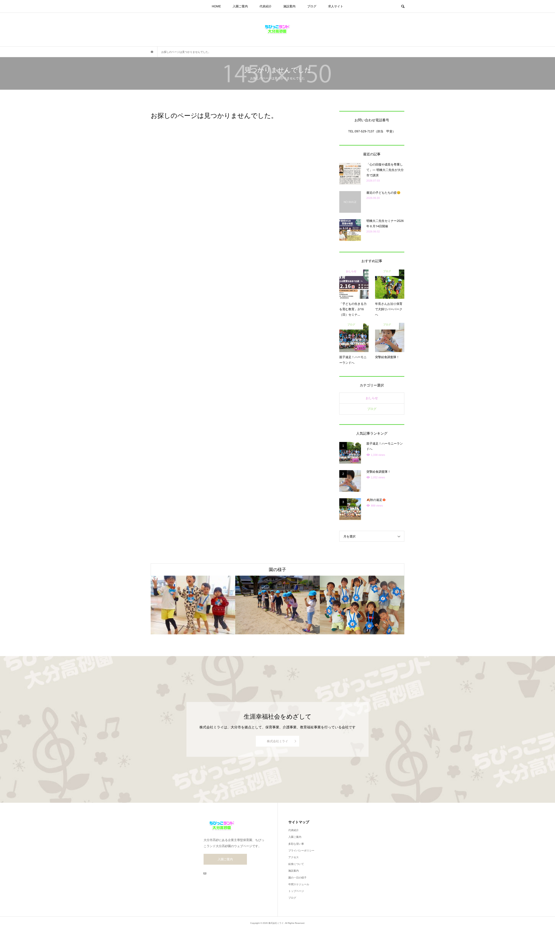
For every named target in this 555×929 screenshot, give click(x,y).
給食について (296, 864)
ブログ (311, 6)
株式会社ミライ (277, 741)
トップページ (296, 891)
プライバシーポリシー (301, 850)
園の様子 (277, 569)
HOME (216, 6)
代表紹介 (266, 6)
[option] (193, 605)
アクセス (293, 857)
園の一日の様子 (297, 877)
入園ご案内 (240, 6)
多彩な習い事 (296, 843)
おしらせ (372, 398)
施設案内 (289, 6)
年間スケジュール (298, 884)
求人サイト (335, 6)
